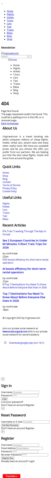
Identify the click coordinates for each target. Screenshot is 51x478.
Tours (10, 20)
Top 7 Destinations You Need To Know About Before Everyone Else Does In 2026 (24, 297)
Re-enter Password (11, 454)
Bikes (10, 33)
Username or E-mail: (12, 421)
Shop (9, 39)
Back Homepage (10, 123)
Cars (9, 23)
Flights (10, 14)
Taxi (9, 26)
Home (10, 11)
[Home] (12, 59)
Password (6, 395)
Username (6, 392)
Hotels (10, 17)
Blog (9, 36)
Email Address (8, 448)
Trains (10, 29)
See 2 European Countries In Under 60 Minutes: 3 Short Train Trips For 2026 (25, 244)
